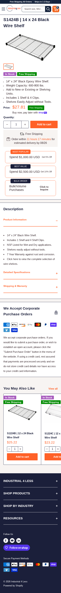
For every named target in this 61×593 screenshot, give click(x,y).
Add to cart (44, 124)
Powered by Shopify (13, 585)
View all (53, 388)
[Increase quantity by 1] (25, 124)
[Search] (48, 9)
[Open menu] (3, 9)
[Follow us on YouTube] (12, 540)
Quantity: (8, 117)
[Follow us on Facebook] (5, 540)
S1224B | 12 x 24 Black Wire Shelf (20, 435)
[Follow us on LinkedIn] (18, 540)
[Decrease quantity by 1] (7, 124)
